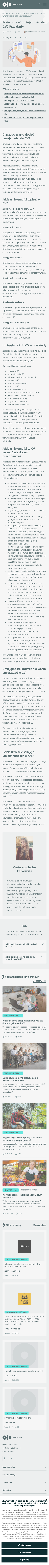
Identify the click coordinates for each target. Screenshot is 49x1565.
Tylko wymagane (24, 1552)
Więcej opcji (24, 1559)
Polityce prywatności (35, 1538)
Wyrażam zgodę (24, 1545)
